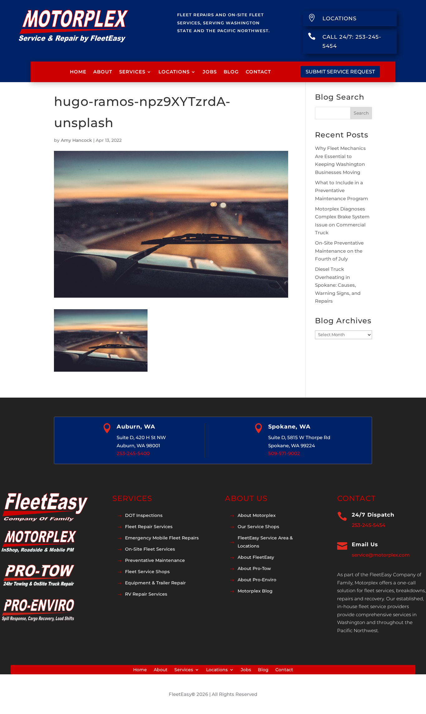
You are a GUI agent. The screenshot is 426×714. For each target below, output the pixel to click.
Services (132, 72)
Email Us (365, 544)
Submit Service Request (340, 72)
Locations (174, 72)
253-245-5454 (368, 525)
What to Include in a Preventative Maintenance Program (341, 190)
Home (78, 72)
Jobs (210, 72)
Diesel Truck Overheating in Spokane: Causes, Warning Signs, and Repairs (338, 285)
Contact (258, 72)
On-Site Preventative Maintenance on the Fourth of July (339, 251)
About (102, 72)
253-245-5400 (133, 453)
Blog (231, 72)
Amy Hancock (76, 140)
